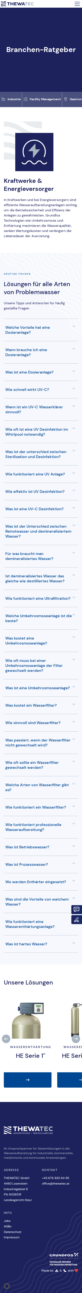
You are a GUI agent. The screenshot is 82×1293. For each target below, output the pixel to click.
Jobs (7, 1221)
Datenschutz (12, 1232)
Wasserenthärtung (30, 1047)
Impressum (11, 1237)
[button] (6, 1038)
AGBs (7, 1226)
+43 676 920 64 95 (55, 1178)
